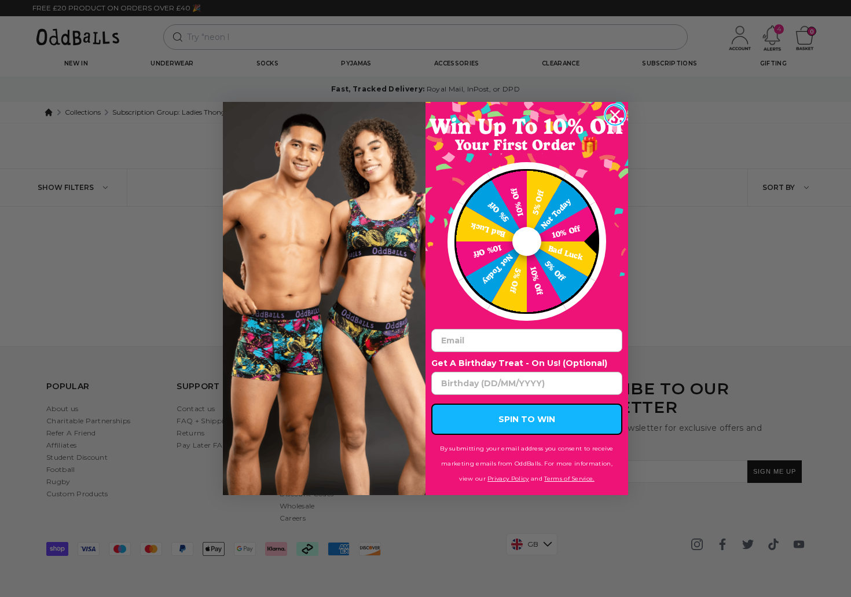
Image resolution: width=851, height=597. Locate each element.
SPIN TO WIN (526, 419)
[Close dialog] (615, 115)
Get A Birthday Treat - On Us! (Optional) (519, 363)
